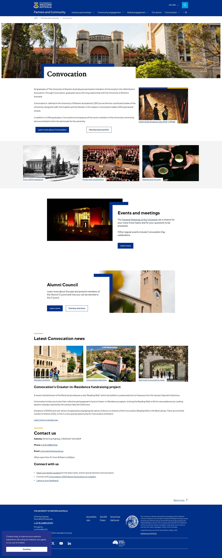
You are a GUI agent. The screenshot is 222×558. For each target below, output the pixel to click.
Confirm (27, 549)
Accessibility (91, 517)
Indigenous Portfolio (149, 533)
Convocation (171, 12)
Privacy (103, 520)
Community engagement (109, 12)
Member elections (76, 308)
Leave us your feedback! (47, 480)
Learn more (125, 245)
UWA (36, 18)
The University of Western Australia (51, 511)
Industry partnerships (81, 12)
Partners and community (50, 18)
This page (37, 553)
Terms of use (115, 517)
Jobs (88, 520)
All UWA (172, 5)
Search (185, 5)
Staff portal (114, 520)
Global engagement (136, 12)
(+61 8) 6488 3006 (49, 445)
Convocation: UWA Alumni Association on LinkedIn (72, 476)
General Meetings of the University (140, 219)
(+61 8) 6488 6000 (43, 523)
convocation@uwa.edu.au (51, 451)
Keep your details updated (48, 472)
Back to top (179, 500)
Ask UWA (103, 517)
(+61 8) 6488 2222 (41, 529)
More (186, 12)
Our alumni (157, 12)
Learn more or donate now (46, 420)
